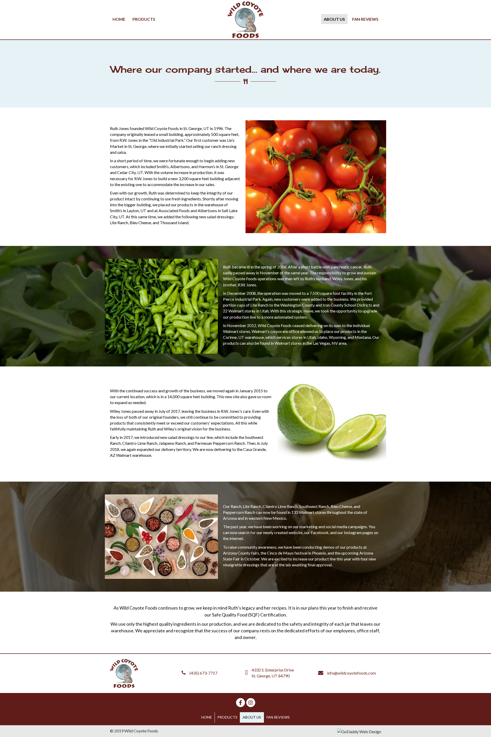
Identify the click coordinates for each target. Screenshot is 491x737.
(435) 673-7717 (203, 672)
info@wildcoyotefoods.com (351, 672)
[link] (119, 19)
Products (227, 717)
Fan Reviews (278, 717)
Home (206, 717)
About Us (252, 717)
